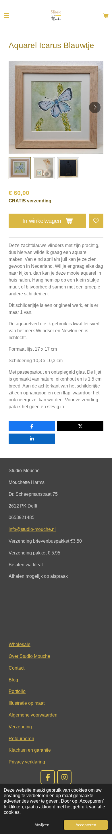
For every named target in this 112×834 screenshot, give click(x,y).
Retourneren (21, 738)
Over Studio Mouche (29, 656)
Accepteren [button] (86, 824)
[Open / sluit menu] (6, 15)
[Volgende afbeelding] (95, 107)
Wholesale (19, 644)
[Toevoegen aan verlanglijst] (96, 221)
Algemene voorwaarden (33, 714)
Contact (16, 667)
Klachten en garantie (30, 750)
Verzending (20, 726)
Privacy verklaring (27, 761)
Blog (13, 679)
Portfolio (17, 691)
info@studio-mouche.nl (32, 529)
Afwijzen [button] (41, 824)
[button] (20, 168)
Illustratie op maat (27, 703)
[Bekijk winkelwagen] (105, 15)
